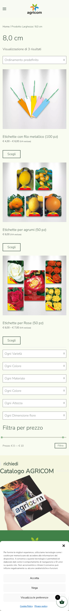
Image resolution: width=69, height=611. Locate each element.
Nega (34, 587)
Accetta (34, 578)
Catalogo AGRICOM (27, 471)
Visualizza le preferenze (34, 597)
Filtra (60, 445)
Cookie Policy (26, 606)
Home (6, 26)
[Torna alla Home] (34, 9)
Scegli (11, 154)
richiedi (11, 464)
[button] (63, 545)
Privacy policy (40, 606)
